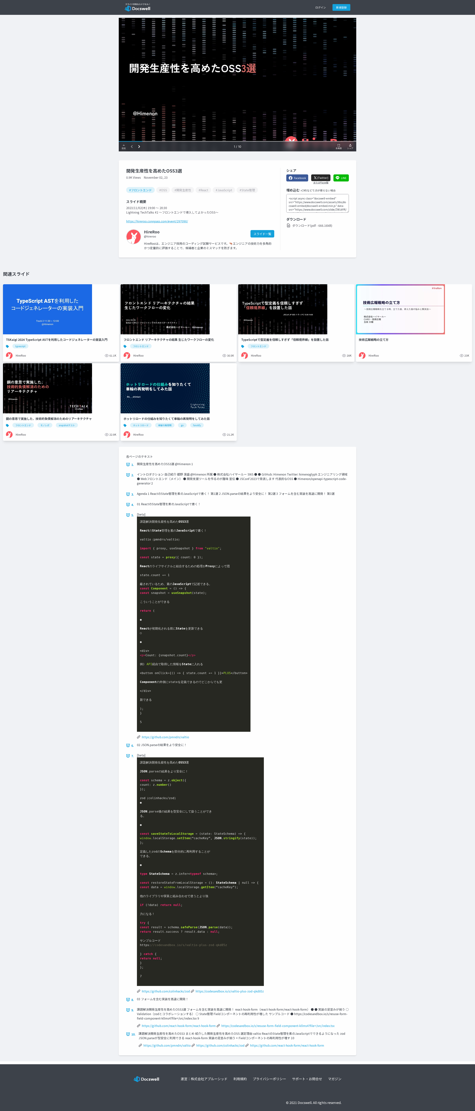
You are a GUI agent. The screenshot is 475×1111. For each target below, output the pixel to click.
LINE (344, 178)
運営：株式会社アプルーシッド (204, 1078)
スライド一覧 (262, 234)
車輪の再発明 (164, 425)
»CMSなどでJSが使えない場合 (318, 190)
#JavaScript (224, 190)
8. (132, 999)
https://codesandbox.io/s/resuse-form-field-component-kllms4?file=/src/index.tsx (278, 1025)
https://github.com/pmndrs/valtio (165, 737)
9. (132, 1010)
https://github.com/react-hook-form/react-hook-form (179, 1025)
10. (133, 1034)
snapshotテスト (67, 425)
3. (132, 494)
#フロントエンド (140, 190)
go (182, 425)
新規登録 (341, 7)
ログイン (320, 7)
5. (132, 515)
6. (132, 745)
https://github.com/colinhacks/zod (166, 991)
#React (203, 190)
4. (132, 504)
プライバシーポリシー (269, 1078)
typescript (20, 346)
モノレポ (44, 425)
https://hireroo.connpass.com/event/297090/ (157, 221)
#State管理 (247, 190)
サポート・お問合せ (307, 1078)
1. (132, 464)
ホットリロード (141, 425)
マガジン (334, 1078)
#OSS (163, 190)
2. (132, 475)
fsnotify (197, 425)
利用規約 (240, 1078)
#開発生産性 (182, 190)
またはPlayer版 (320, 182)
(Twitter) (322, 178)
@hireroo (150, 236)
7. (132, 756)
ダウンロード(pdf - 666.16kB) (312, 225)
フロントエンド (141, 346)
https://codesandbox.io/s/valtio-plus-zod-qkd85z (230, 991)
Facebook (300, 178)
